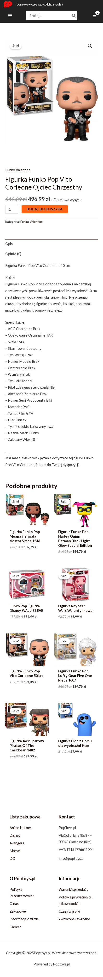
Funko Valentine (17, 170)
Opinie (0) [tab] (13, 254)
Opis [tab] (9, 244)
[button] (90, 46)
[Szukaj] (74, 16)
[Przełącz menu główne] (10, 16)
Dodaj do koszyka (45, 209)
